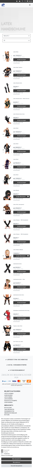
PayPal (6, 452)
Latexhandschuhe (17, 263)
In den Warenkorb (21, 196)
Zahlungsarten (9, 409)
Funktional (6, 453)
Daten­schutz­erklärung (13, 447)
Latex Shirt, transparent (18, 204)
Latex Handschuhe (17, 83)
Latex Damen (8, 397)
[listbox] (7, 56)
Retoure (7, 414)
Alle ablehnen (16, 462)
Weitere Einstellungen (7, 455)
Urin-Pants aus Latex (18, 341)
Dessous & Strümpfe (10, 400)
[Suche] (22, 1)
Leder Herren (8, 402)
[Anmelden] (17, 1)
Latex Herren (8, 399)
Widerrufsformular (10, 413)
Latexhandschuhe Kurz (18, 294)
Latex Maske (16, 190)
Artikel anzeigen (21, 59)
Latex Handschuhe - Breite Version (21, 98)
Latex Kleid (15, 128)
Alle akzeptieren (16, 459)
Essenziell (6, 450)
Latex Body (15, 51)
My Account (8, 407)
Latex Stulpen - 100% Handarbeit (20, 220)
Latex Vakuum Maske (18, 249)
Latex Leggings (8, 393)
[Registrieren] (19, 1)
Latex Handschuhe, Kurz (19, 114)
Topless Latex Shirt (17, 326)
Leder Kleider (8, 395)
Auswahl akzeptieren (16, 465)
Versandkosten (9, 411)
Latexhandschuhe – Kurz (19, 279)
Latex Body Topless (17, 67)
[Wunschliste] (25, 1)
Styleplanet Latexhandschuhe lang (21, 310)
